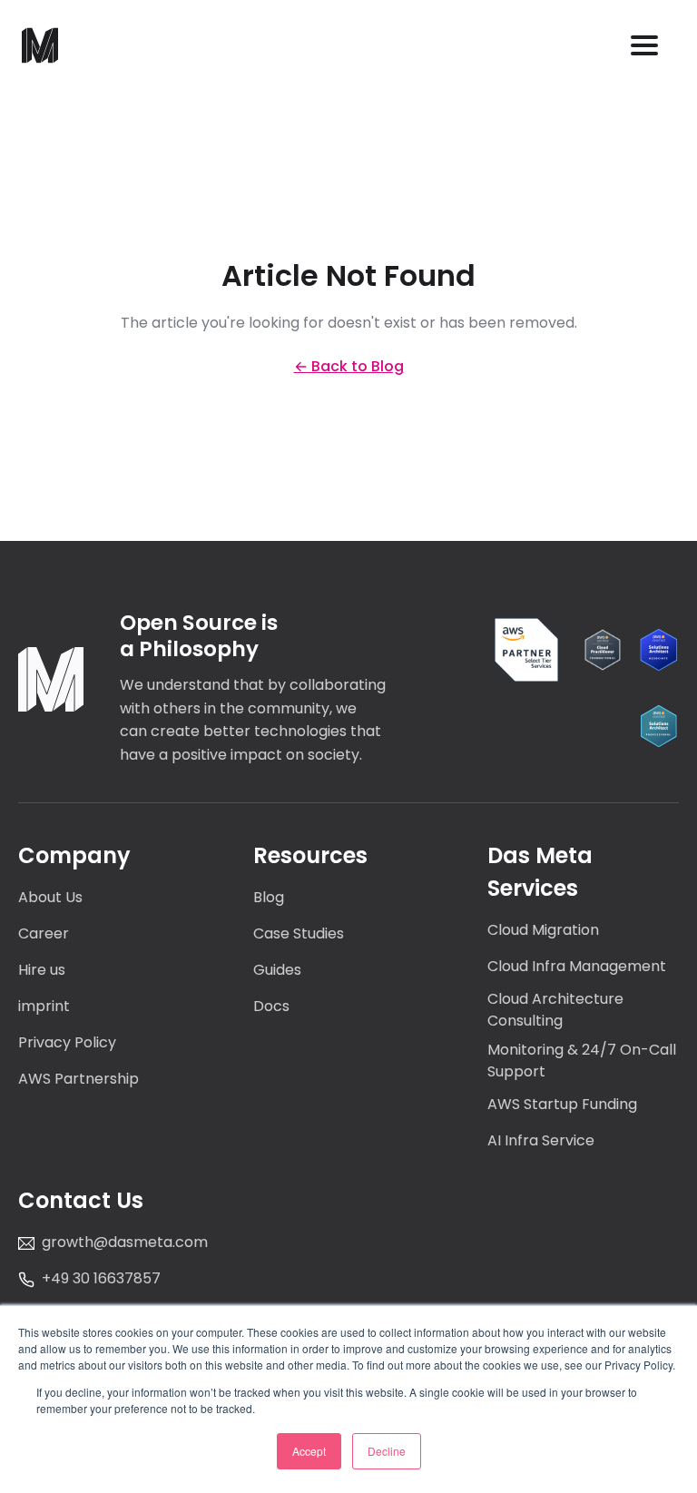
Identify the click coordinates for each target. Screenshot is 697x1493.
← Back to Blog (349, 366)
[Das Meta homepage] (40, 45)
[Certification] (602, 650)
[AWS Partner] (526, 650)
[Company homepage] (50, 679)
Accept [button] (309, 1451)
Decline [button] (387, 1451)
